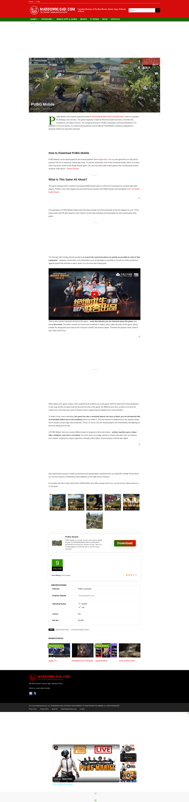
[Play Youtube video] (94, 294)
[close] (95, 793)
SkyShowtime (101, 661)
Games (33, 19)
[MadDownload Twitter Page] (35, 693)
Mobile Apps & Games (67, 19)
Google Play (102, 159)
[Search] (157, 10)
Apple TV (53, 661)
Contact (82, 709)
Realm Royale (72, 169)
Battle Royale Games (62, 629)
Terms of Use (33, 709)
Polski (38, 1)
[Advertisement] (94, 39)
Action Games (48, 60)
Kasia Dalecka (35, 109)
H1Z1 (129, 189)
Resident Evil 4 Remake (82, 661)
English (31, 1)
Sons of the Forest (127, 661)
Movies (83, 19)
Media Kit (54, 709)
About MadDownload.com (68, 709)
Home (33, 60)
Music (105, 19)
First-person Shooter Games (80, 629)
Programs (46, 19)
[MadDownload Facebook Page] (30, 693)
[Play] (128, 766)
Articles (115, 19)
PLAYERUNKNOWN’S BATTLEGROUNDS (107, 117)
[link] (56, 748)
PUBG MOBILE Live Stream (71, 747)
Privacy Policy (44, 709)
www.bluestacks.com (86, 596)
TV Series (94, 19)
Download (125, 543)
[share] (115, 747)
